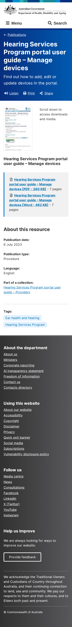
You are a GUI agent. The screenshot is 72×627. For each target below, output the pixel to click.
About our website (18, 410)
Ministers (10, 360)
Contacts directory (18, 387)
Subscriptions (14, 449)
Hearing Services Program (25, 325)
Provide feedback (22, 557)
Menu (16, 23)
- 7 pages (35, 184)
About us (10, 354)
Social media (13, 443)
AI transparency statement (24, 371)
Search (60, 23)
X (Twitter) (12, 504)
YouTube (10, 510)
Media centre (13, 476)
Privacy (9, 432)
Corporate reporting (19, 365)
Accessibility (13, 415)
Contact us (12, 382)
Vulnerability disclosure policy (26, 454)
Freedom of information (22, 376)
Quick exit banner (17, 437)
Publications (17, 35)
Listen (13, 93)
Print (31, 93)
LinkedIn (10, 498)
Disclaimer (11, 426)
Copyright (11, 421)
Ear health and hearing (22, 318)
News (8, 482)
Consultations (14, 487)
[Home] (36, 9)
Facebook (11, 493)
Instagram (11, 515)
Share (48, 93)
